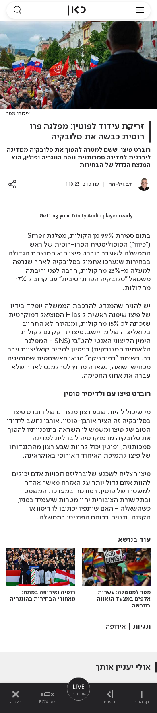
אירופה (115, 626)
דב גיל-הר (120, 184)
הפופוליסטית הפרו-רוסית (91, 244)
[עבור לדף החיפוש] (17, 10)
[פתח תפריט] (140, 10)
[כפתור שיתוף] (12, 184)
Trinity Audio (86, 216)
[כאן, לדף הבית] (76, 10)
